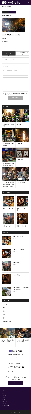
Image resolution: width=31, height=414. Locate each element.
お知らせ (3, 399)
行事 (4, 307)
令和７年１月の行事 (18, 236)
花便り (5, 314)
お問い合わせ (15, 383)
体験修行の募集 (7, 321)
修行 (4, 311)
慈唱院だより (4, 401)
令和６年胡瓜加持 (17, 275)
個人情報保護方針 (5, 405)
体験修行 (3, 392)
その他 (5, 304)
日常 (4, 318)
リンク (3, 407)
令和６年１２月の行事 (18, 249)
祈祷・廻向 (4, 395)
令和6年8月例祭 (17, 262)
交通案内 (3, 397)
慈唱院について (5, 390)
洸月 (7, 38)
